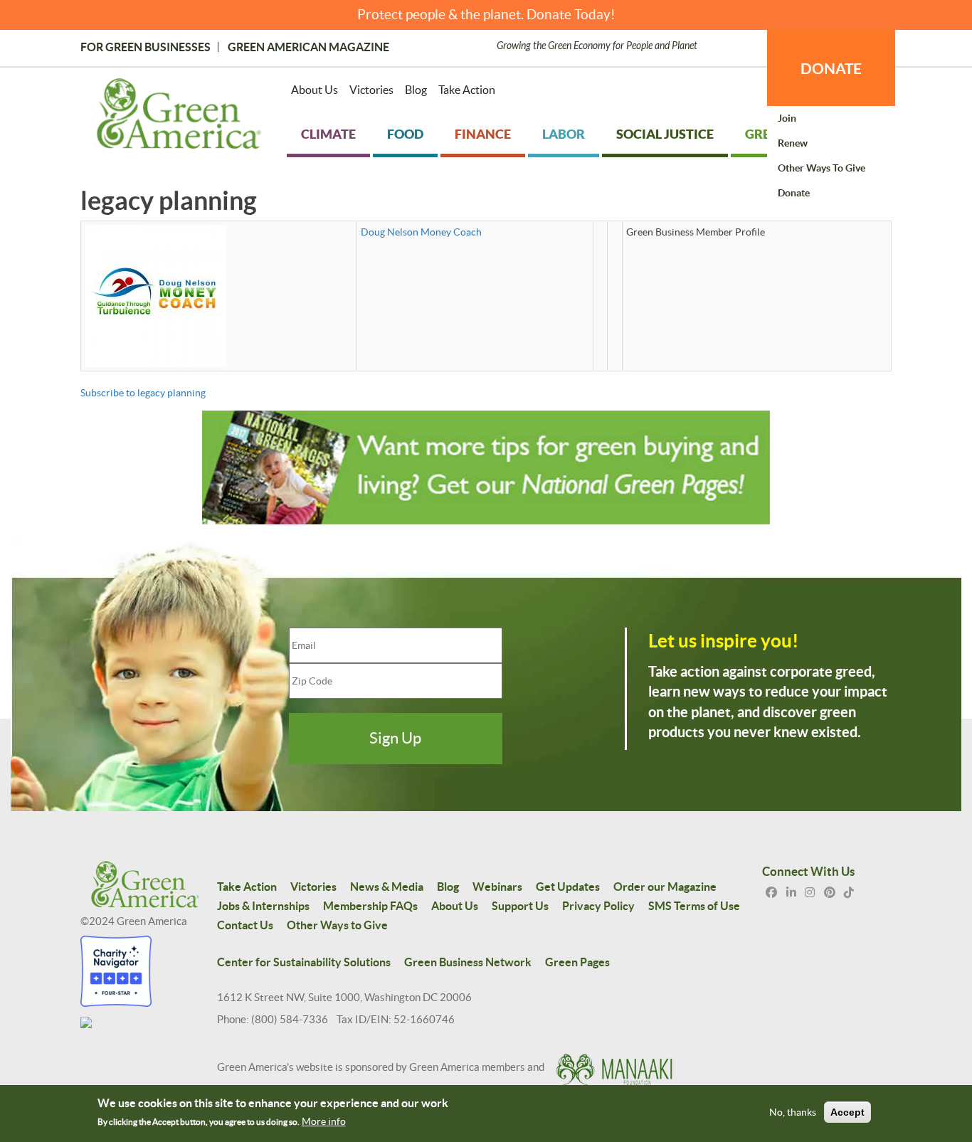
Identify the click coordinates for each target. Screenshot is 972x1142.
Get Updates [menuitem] (568, 886)
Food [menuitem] (405, 134)
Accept (847, 1112)
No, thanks (792, 1112)
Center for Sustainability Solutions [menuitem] (304, 962)
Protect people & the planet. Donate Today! (486, 14)
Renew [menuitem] (793, 143)
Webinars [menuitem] (497, 886)
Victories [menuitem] (371, 89)
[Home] (179, 116)
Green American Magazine (308, 47)
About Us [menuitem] (314, 89)
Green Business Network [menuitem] (468, 962)
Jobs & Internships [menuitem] (263, 905)
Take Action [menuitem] (466, 89)
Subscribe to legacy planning (143, 392)
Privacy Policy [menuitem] (598, 905)
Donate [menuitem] (794, 193)
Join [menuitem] (787, 118)
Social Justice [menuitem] (665, 134)
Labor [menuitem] (563, 134)
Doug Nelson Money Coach (421, 232)
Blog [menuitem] (416, 89)
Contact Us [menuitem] (245, 925)
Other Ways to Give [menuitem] (821, 168)
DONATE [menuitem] (831, 68)
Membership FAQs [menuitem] (370, 905)
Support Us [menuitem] (520, 905)
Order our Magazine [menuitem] (665, 886)
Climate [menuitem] (328, 134)
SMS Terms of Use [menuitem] (694, 905)
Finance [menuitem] (483, 134)
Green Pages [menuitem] (577, 962)
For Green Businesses (145, 47)
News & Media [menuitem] (386, 886)
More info (324, 1121)
